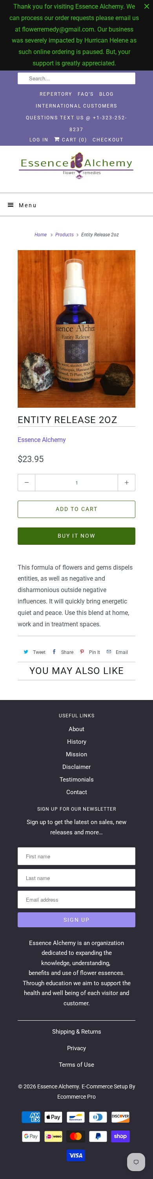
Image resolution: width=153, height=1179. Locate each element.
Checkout (108, 140)
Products (64, 235)
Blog (106, 94)
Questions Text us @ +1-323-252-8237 (76, 119)
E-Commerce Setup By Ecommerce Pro (96, 1091)
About (76, 729)
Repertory (56, 94)
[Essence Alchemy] (76, 169)
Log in (39, 140)
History (76, 741)
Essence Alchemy (42, 440)
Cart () (73, 140)
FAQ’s (86, 94)
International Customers (76, 106)
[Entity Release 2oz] (76, 329)
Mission (76, 754)
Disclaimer (76, 767)
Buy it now (76, 536)
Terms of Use (76, 1064)
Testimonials (77, 779)
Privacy (76, 1048)
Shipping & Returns (76, 1031)
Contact (76, 792)
